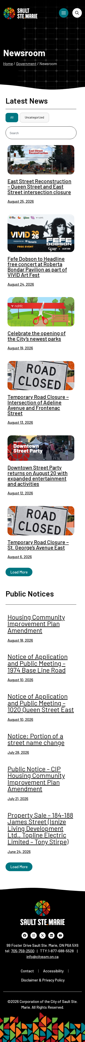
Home (8, 63)
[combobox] (41, 132)
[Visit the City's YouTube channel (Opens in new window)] (60, 935)
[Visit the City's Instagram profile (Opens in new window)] (33, 935)
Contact (27, 971)
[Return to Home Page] (20, 13)
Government (26, 63)
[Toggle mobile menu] (63, 13)
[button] (19, 572)
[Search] (77, 13)
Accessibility (53, 971)
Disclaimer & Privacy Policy (43, 980)
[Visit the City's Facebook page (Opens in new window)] (25, 935)
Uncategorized (34, 117)
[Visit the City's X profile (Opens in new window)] (42, 935)
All (11, 117)
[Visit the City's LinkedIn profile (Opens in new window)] (51, 935)
